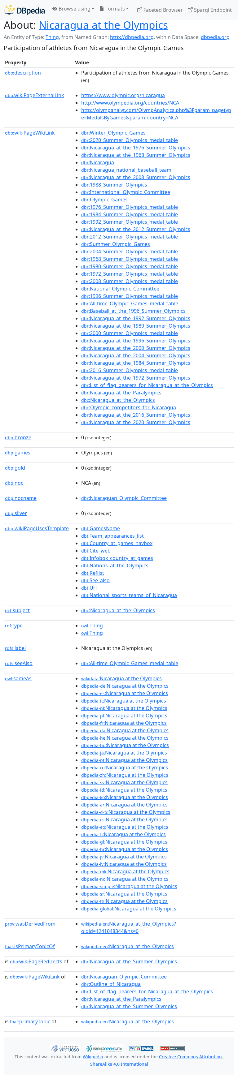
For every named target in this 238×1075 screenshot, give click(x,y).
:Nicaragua (97, 162)
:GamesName (100, 528)
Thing (52, 37)
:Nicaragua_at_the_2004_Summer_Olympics (135, 355)
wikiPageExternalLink (34, 95)
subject (17, 610)
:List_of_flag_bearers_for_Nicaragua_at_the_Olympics (147, 385)
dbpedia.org (215, 37)
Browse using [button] (73, 8)
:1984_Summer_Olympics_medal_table (129, 214)
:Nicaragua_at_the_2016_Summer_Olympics (135, 414)
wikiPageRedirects (36, 961)
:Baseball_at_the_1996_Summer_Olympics (133, 310)
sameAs (18, 678)
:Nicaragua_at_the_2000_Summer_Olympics (135, 348)
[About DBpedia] (24, 9)
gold (15, 467)
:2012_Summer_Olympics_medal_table (129, 236)
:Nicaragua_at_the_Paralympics (121, 392)
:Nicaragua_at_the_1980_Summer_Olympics (135, 325)
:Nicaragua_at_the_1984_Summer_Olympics (135, 362)
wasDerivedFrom (30, 923)
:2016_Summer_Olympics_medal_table (129, 370)
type (14, 625)
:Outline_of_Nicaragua (111, 984)
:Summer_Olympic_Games (115, 244)
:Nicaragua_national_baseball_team (126, 169)
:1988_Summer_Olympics (114, 184)
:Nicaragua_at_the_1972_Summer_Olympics (135, 377)
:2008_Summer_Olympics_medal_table (129, 281)
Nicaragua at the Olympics (103, 25)
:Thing (92, 625)
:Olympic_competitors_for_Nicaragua (128, 407)
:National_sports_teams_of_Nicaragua (129, 595)
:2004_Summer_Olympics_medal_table (129, 251)
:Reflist (92, 573)
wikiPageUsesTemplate (37, 528)
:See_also (95, 580)
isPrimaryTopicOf (30, 946)
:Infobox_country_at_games (117, 558)
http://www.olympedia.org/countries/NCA (130, 102)
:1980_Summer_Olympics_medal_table (129, 266)
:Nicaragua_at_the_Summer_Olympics (129, 961)
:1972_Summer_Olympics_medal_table (129, 273)
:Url (89, 587)
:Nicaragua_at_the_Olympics (118, 400)
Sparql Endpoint (212, 9)
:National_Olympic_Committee (120, 288)
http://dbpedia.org (132, 37)
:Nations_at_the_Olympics (114, 565)
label (15, 648)
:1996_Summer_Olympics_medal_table (129, 296)
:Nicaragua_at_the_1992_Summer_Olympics (135, 318)
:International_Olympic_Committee (125, 192)
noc (14, 482)
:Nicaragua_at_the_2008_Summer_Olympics (135, 177)
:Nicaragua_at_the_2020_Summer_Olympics (135, 422)
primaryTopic (30, 1021)
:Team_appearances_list (112, 535)
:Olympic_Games (104, 199)
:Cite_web (96, 550)
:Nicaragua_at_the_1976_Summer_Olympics (135, 147)
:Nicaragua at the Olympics (121, 678)
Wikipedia (93, 1057)
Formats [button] (114, 8)
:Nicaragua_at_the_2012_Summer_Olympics (135, 229)
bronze (18, 437)
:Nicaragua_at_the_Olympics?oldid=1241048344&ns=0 (128, 927)
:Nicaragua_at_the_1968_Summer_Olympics (135, 155)
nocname (21, 498)
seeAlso (19, 663)
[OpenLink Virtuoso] (65, 1048)
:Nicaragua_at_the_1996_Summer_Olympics (135, 340)
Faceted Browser (162, 9)
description (23, 72)
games (17, 452)
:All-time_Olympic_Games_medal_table (129, 303)
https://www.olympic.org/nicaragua (123, 95)
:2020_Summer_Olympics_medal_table (129, 140)
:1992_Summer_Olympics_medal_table (129, 221)
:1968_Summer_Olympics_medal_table (129, 259)
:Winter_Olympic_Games (113, 132)
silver (16, 513)
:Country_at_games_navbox (116, 543)
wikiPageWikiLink (30, 132)
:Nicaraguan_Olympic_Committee (124, 498)
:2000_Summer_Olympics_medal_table (129, 333)
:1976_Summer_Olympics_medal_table (129, 207)
